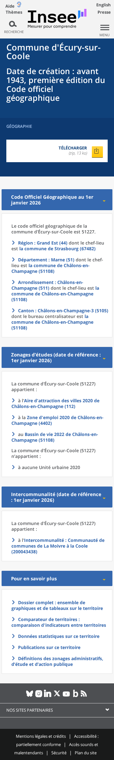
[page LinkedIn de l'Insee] (48, 696)
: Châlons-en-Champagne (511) (47, 285)
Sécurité (58, 753)
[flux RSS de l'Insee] (85, 696)
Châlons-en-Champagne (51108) (54, 437)
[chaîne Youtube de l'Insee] (66, 696)
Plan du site (86, 753)
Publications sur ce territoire (49, 647)
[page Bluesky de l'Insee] (30, 696)
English (103, 5)
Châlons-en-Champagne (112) (55, 403)
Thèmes (14, 12)
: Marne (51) (46, 260)
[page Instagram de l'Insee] (39, 696)
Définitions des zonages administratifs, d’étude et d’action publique (57, 661)
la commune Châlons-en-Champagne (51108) (50, 268)
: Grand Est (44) (42, 243)
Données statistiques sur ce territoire (58, 636)
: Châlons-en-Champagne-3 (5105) (63, 310)
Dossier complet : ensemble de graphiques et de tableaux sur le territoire (57, 605)
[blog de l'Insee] (75, 696)
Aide (10, 6)
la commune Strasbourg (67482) (57, 248)
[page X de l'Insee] (57, 696)
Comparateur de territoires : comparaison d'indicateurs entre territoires (58, 622)
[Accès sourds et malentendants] (19, 6)
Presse (104, 12)
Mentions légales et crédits (41, 736)
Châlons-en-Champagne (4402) (57, 420)
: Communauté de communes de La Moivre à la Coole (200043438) (57, 546)
